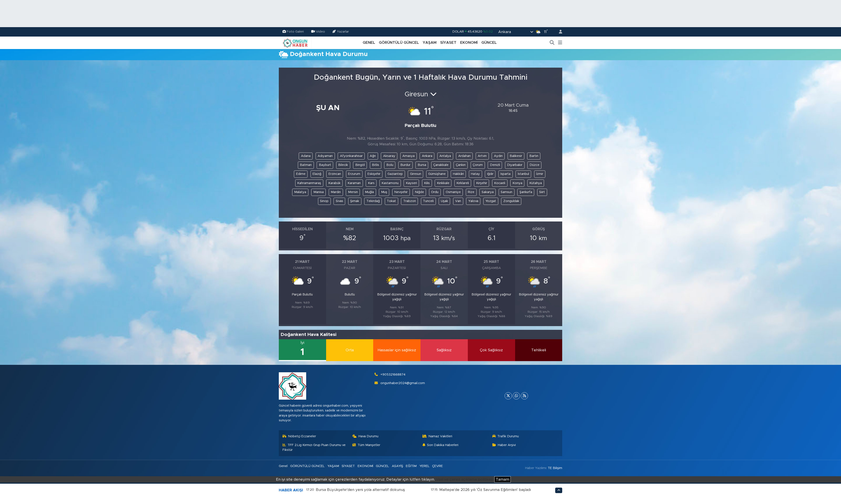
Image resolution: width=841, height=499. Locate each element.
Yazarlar (343, 31)
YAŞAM (429, 42)
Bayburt (325, 165)
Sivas (339, 201)
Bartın (533, 156)
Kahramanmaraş (309, 183)
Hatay (475, 174)
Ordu (434, 192)
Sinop (324, 201)
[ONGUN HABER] (295, 42)
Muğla (369, 192)
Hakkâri (458, 174)
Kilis (427, 183)
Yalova (473, 201)
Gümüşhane (437, 174)
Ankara (427, 156)
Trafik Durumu (508, 436)
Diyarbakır (514, 165)
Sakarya (488, 192)
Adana (306, 156)
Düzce (534, 165)
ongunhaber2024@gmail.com (402, 383)
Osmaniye (453, 192)
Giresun (415, 174)
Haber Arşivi (507, 445)
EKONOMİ (469, 42)
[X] (508, 395)
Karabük (334, 183)
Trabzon (409, 201)
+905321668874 (392, 374)
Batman (306, 165)
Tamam (502, 479)
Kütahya (535, 183)
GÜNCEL (489, 42)
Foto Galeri (295, 31)
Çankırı (461, 165)
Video (320, 31)
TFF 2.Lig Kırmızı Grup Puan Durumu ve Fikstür (314, 447)
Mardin (336, 192)
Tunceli (428, 201)
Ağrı (373, 156)
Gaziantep (395, 174)
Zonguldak (511, 201)
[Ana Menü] (560, 43)
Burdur (405, 165)
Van (458, 201)
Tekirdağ (373, 201)
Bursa (422, 165)
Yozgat (490, 201)
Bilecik (343, 165)
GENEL (369, 42)
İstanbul (523, 174)
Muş (384, 192)
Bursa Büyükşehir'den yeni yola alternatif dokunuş (360, 490)
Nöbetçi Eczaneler (302, 436)
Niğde (419, 192)
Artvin (482, 156)
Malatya (300, 192)
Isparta (505, 174)
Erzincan (335, 174)
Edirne (301, 174)
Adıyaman (325, 156)
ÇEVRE (437, 466)
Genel (283, 466)
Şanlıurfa (525, 192)
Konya (517, 183)
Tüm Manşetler (369, 445)
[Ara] (552, 43)
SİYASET (448, 42)
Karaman (354, 183)
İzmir (539, 174)
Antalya (445, 156)
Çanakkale (441, 165)
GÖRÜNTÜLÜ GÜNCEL (399, 42)
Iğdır (490, 174)
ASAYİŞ (397, 466)
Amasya (408, 156)
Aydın (498, 156)
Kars (371, 183)
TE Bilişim (555, 468)
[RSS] (524, 395)
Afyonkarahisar (351, 156)
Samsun (506, 192)
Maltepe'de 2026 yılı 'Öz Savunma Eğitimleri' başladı (485, 490)
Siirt (542, 192)
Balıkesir (516, 156)
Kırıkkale (443, 183)
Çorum (478, 165)
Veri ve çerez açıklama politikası (464, 479)
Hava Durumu (368, 436)
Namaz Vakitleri (440, 436)
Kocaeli (499, 183)
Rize (471, 192)
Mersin (353, 192)
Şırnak (354, 201)
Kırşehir (481, 183)
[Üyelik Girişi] (558, 32)
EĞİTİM (411, 466)
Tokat (391, 201)
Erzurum (354, 174)
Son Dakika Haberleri (442, 445)
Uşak (444, 201)
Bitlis (375, 165)
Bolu (389, 165)
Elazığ (317, 174)
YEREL (424, 466)
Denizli (495, 165)
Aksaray (389, 156)
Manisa (318, 192)
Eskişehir (373, 174)
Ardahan (464, 156)
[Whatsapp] (516, 395)
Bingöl (360, 165)
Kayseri (411, 183)
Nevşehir (401, 192)
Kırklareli (462, 183)
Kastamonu (390, 183)
